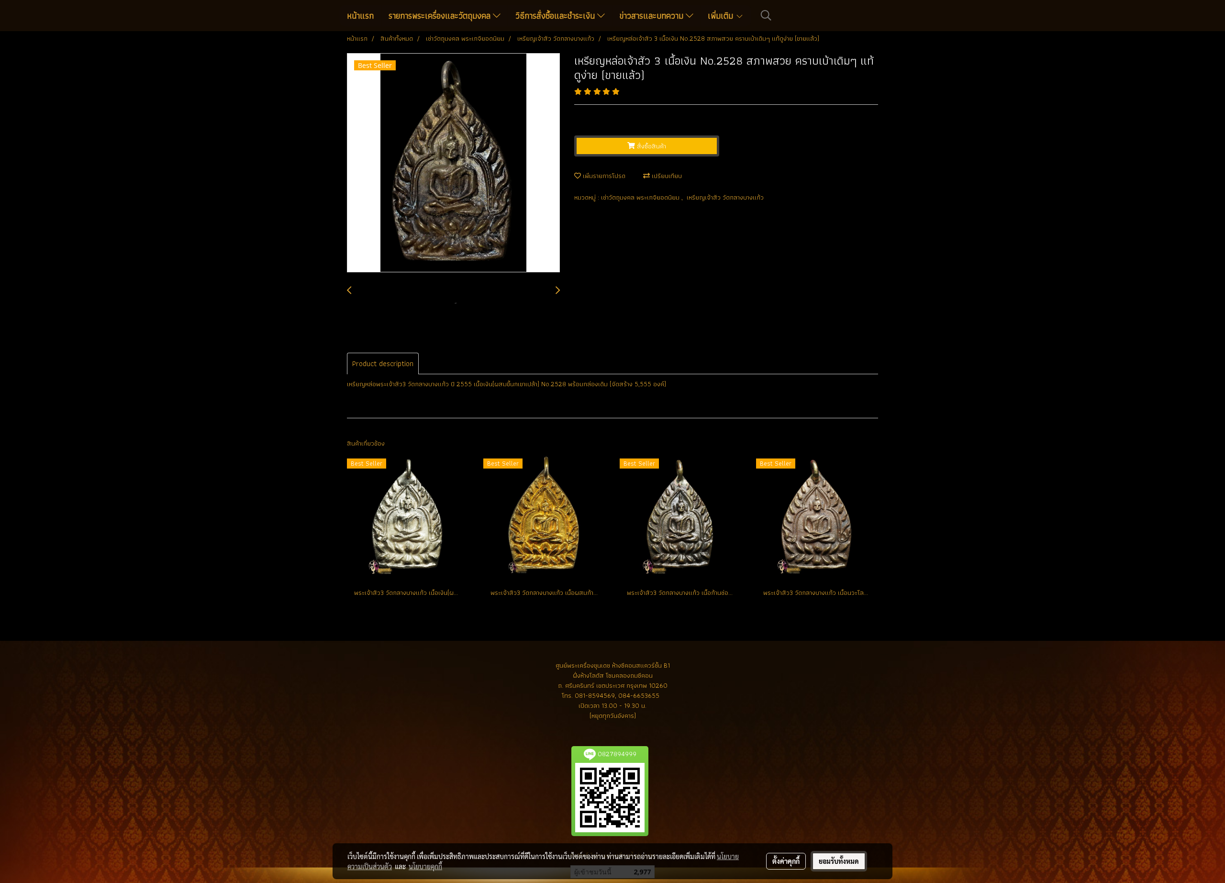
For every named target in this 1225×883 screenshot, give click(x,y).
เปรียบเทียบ (666, 175)
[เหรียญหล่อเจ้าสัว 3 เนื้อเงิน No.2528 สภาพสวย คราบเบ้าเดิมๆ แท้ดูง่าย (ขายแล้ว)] (453, 163)
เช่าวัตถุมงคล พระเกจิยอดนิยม (641, 197)
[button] (766, 15)
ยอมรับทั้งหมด (839, 861)
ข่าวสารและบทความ (653, 15)
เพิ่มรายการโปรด (603, 175)
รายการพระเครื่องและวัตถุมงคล (441, 15)
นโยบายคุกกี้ (425, 866)
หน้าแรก (360, 15)
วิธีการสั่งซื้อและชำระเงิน (556, 15)
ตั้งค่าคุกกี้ (786, 861)
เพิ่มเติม (721, 15)
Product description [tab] (382, 363)
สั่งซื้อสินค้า (650, 146)
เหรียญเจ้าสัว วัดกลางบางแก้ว (725, 197)
